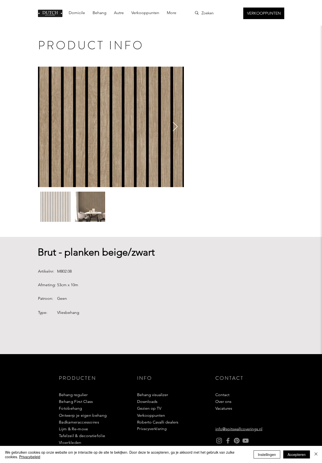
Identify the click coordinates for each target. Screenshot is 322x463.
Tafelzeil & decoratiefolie (82, 435)
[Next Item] (175, 127)
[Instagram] (219, 440)
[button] (99, 13)
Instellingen (267, 454)
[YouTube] (245, 440)
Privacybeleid (29, 456)
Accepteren (297, 454)
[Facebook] (228, 440)
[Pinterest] (236, 440)
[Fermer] (316, 454)
